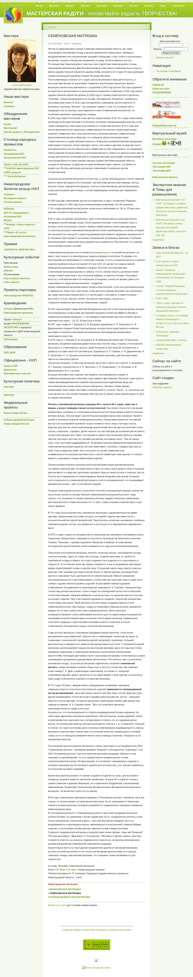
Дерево (70, 6)
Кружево (118, 6)
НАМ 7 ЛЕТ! (162, 298)
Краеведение (67, 20)
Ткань (163, 6)
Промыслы (47, 20)
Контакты (154, 20)
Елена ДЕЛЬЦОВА (22, 85)
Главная (52, 27)
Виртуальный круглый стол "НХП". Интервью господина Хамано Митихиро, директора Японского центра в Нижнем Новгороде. (172, 207)
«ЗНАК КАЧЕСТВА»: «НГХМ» (171, 340)
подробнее (158, 240)
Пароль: (158, 49)
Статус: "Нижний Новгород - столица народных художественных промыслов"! (172, 290)
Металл (133, 6)
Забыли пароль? (165, 57)
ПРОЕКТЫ (11, 20)
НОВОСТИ (78, 930)
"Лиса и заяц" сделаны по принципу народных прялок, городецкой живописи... (171, 307)
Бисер (39, 6)
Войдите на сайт (57, 905)
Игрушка (85, 6)
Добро (124, 20)
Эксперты (86, 20)
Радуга (138, 20)
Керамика (101, 6)
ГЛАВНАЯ (67, 930)
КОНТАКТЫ (125, 930)
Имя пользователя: (171, 41)
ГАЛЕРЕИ (29, 20)
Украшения (179, 6)
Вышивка (54, 6)
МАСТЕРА (90, 930)
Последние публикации (168, 71)
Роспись (149, 6)
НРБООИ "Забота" (162, 387)
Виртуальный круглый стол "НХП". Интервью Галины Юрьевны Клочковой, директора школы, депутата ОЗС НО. (171, 228)
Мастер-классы (106, 20)
